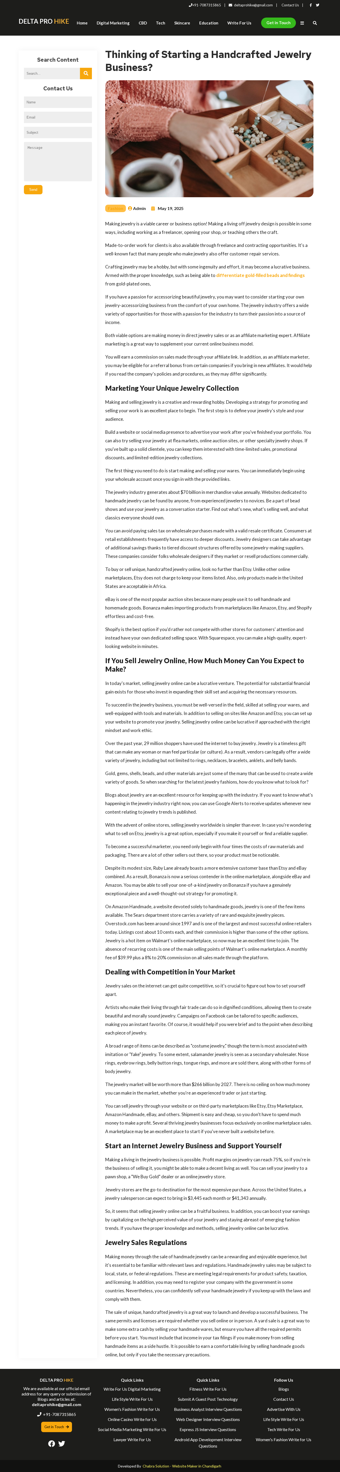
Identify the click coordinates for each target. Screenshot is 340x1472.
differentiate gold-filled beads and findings (260, 275)
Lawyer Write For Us (132, 1439)
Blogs (283, 1388)
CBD (143, 22)
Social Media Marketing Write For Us (132, 1429)
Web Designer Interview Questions (208, 1419)
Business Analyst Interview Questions (208, 1409)
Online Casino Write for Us (132, 1419)
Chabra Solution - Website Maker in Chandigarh (182, 1466)
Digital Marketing (113, 22)
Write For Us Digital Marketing (132, 1388)
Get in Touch (278, 22)
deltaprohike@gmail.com (253, 5)
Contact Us (290, 5)
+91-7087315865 (206, 5)
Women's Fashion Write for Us (132, 1409)
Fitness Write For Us (208, 1388)
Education (208, 22)
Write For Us (239, 22)
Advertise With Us (283, 1409)
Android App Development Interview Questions (208, 1442)
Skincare (182, 22)
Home (82, 22)
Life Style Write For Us (132, 1399)
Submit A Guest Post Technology (208, 1399)
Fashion (115, 208)
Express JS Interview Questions (208, 1429)
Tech (160, 22)
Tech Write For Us (283, 1429)
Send (33, 190)
